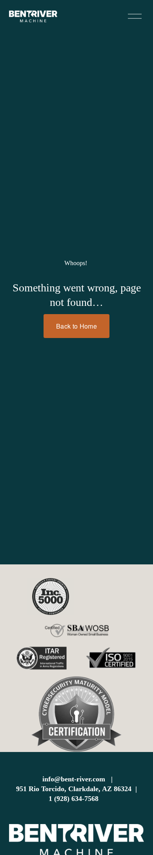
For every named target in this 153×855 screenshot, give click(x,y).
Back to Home (76, 326)
